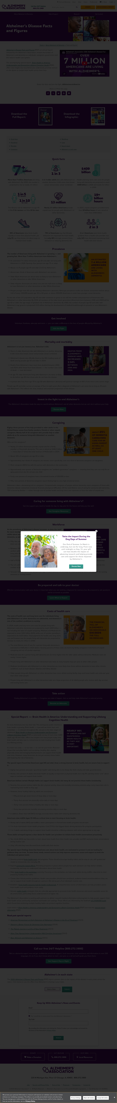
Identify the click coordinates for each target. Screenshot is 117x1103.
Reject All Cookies (89, 1098)
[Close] (114, 1097)
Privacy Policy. (30, 1101)
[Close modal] (96, 531)
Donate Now (76, 566)
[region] (58, 1097)
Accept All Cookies (102, 1098)
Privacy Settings (75, 1098)
